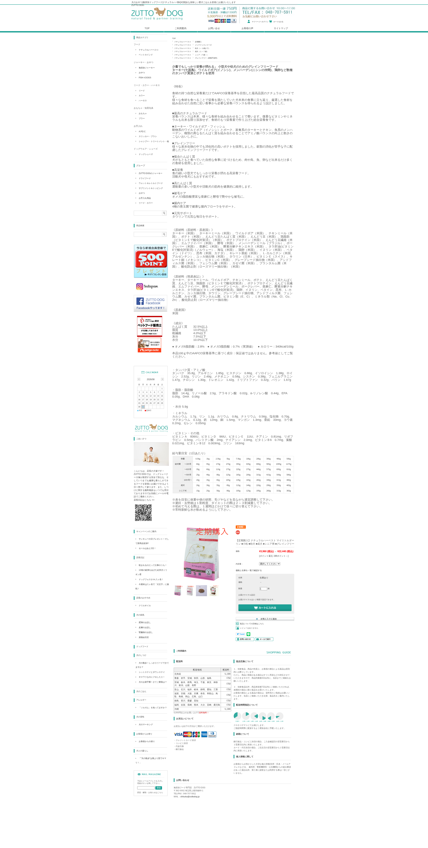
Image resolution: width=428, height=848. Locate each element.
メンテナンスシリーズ (203, 45)
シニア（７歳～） (201, 55)
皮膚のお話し (145, 627)
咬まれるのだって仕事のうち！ (153, 565)
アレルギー (141, 700)
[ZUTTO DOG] (151, 432)
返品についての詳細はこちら (252, 624)
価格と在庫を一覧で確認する (249, 570)
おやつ (142, 72)
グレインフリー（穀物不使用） (206, 58)
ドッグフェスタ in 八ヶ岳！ (151, 579)
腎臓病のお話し (146, 632)
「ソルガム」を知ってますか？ (153, 707)
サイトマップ (281, 28)
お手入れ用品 (145, 198)
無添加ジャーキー (147, 68)
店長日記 (140, 557)
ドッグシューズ (146, 154)
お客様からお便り (144, 734)
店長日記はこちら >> (144, 500)
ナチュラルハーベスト (182, 42)
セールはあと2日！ (147, 548)
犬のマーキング (146, 724)
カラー (142, 95)
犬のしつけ (141, 655)
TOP (174, 38)
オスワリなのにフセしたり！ (152, 677)
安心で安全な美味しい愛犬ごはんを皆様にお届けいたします (206, 2)
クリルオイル (145, 605)
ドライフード (145, 178)
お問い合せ (214, 28)
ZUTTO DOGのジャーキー (150, 173)
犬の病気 (140, 615)
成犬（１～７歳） (201, 51)
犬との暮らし (142, 751)
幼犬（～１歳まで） (202, 48)
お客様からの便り (147, 741)
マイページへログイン (260, 22)
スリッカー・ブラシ (148, 136)
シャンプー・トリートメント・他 (154, 141)
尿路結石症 (144, 637)
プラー (142, 118)
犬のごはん (141, 691)
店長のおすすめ (143, 598)
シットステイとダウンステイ (152, 672)
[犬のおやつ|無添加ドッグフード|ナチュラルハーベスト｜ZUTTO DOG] (157, 20)
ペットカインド (146, 55)
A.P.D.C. (142, 131)
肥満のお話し (145, 622)
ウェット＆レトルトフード (151, 183)
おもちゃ (143, 113)
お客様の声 (247, 28)
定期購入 (198, 42)
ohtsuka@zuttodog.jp (190, 796)
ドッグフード (142, 646)
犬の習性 (140, 717)
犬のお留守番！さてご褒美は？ (153, 682)
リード (142, 91)
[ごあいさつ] (151, 464)
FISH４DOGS (145, 77)
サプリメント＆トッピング (151, 188)
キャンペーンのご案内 (146, 531)
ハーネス (143, 100)
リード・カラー (146, 203)
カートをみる (278, 22)
